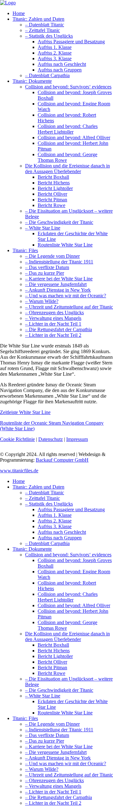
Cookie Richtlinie (17, 439)
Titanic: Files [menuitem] (25, 718)
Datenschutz (50, 439)
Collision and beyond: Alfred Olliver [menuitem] (74, 605)
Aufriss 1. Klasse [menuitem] (55, 515)
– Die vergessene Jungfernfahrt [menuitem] (56, 752)
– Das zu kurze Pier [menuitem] (44, 741)
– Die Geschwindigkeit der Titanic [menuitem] (59, 690)
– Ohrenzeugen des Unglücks (54, 312)
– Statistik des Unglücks (49, 36)
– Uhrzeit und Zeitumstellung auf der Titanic (69, 307)
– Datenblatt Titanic (44, 24)
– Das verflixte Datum (47, 267)
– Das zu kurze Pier (44, 273)
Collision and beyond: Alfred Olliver (74, 137)
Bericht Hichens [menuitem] (54, 650)
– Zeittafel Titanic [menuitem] (42, 498)
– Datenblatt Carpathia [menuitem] (47, 543)
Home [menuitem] (19, 481)
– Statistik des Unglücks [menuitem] (49, 503)
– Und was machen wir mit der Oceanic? (65, 295)
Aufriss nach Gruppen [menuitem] (60, 537)
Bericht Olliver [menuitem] (52, 662)
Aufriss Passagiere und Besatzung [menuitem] (71, 509)
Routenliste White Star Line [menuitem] (65, 712)
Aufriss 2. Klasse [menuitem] (55, 520)
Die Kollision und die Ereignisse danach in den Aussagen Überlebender (67, 168)
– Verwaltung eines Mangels (53, 318)
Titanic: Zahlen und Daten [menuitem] (38, 487)
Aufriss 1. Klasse (55, 47)
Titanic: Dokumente (32, 81)
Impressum (77, 439)
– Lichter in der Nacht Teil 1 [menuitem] (53, 791)
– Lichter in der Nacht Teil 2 (53, 335)
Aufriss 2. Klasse (55, 53)
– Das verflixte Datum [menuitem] (47, 735)
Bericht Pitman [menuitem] (52, 667)
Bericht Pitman (52, 199)
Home (19, 13)
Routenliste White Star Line (65, 244)
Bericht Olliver (52, 194)
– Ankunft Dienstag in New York (58, 290)
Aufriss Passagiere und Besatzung (71, 41)
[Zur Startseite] (8, 2)
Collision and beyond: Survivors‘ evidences (68, 86)
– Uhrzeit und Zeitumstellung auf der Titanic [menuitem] (69, 774)
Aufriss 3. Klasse (55, 58)
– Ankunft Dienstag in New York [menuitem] (58, 758)
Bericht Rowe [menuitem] (51, 673)
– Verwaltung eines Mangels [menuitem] (53, 786)
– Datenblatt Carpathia (47, 75)
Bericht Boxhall (53, 177)
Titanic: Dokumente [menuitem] (32, 549)
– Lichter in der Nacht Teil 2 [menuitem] (53, 803)
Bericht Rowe (51, 205)
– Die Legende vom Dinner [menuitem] (52, 724)
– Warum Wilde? (41, 301)
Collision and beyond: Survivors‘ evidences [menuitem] (68, 554)
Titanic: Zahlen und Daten (38, 19)
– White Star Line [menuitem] (42, 695)
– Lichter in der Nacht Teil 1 (53, 323)
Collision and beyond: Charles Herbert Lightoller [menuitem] (68, 596)
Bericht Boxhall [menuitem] (53, 645)
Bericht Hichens (54, 182)
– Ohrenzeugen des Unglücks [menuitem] (54, 780)
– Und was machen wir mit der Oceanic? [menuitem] (65, 763)
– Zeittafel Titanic (42, 30)
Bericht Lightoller (55, 188)
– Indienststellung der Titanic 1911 (59, 261)
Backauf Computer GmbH (62, 460)
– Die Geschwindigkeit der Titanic (59, 222)
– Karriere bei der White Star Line (59, 278)
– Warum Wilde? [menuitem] (41, 769)
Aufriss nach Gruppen (60, 69)
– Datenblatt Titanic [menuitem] (44, 492)
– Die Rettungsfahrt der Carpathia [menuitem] (58, 797)
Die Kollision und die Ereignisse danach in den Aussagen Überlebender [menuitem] (67, 636)
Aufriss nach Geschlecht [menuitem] (62, 532)
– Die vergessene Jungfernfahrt (56, 284)
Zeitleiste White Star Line (25, 412)
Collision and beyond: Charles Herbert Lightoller (68, 129)
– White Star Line (42, 228)
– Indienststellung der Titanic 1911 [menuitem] (59, 729)
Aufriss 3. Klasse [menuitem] (55, 526)
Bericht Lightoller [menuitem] (55, 656)
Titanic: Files (25, 250)
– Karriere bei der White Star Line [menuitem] (59, 746)
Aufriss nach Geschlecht (62, 64)
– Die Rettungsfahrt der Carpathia (58, 329)
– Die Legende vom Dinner (52, 256)
